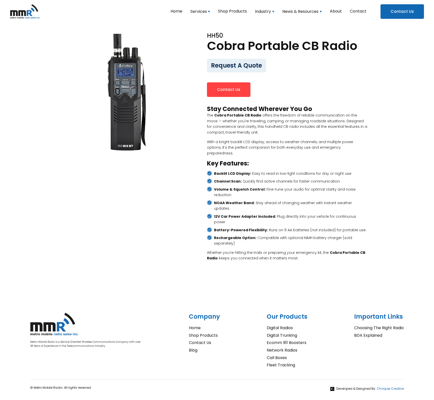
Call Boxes (277, 358)
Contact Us (402, 11)
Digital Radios (280, 328)
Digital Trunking (282, 335)
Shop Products (203, 335)
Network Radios (282, 350)
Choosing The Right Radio (379, 328)
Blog (193, 350)
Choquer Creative (390, 388)
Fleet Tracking (281, 365)
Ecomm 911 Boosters (286, 343)
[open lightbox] (126, 92)
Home (195, 328)
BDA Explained (368, 335)
